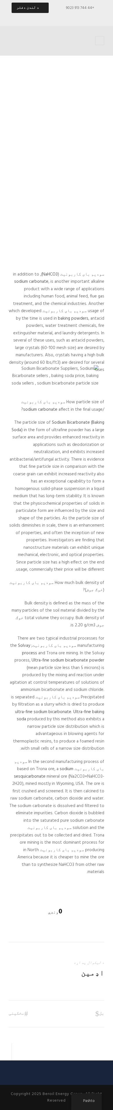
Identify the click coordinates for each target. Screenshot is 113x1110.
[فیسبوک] (71, 17)
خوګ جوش (94, 590)
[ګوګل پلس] (61, 17)
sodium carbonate (31, 281)
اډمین (92, 973)
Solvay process (27, 649)
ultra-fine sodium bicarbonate (43, 711)
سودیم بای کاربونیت (82, 274)
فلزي (93, 235)
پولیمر (59, 235)
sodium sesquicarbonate (43, 773)
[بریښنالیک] (82, 17)
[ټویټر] (41, 17)
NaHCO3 (50, 274)
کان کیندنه (77, 235)
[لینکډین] (51, 17)
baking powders (73, 318)
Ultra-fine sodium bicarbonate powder (68, 660)
